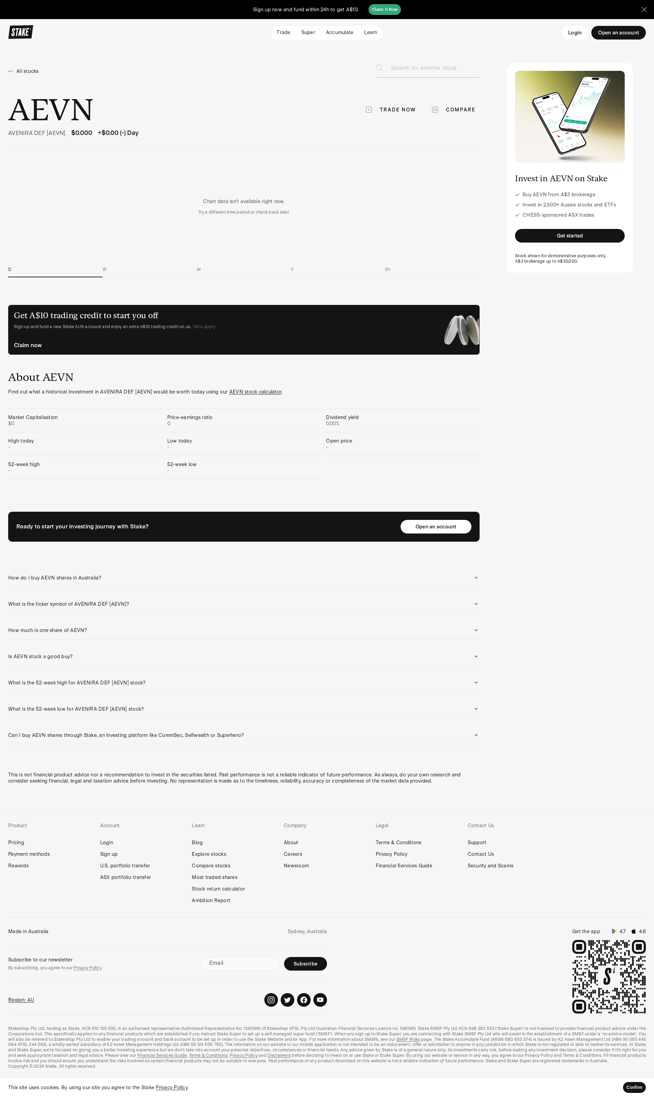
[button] (244, 578)
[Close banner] (644, 9)
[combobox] (435, 70)
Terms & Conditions (399, 842)
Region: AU (21, 1000)
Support (477, 842)
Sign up (109, 854)
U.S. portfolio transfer (125, 865)
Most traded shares (214, 877)
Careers (293, 854)
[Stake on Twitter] (287, 1000)
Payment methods (29, 854)
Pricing (16, 842)
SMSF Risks (408, 1039)
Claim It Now (385, 9)
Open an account (436, 526)
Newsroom (296, 865)
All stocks (27, 71)
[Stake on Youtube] (320, 1000)
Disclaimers (279, 1055)
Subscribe (305, 964)
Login (575, 32)
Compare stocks (211, 865)
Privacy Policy (392, 854)
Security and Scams (491, 865)
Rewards (18, 865)
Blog (197, 842)
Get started (570, 235)
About (291, 842)
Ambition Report (211, 900)
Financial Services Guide (404, 865)
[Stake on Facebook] (304, 1000)
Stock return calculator (218, 889)
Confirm (634, 1087)
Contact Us (481, 854)
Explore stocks (209, 854)
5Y (388, 269)
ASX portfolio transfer (125, 877)
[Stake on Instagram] (271, 1000)
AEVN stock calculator (255, 392)
